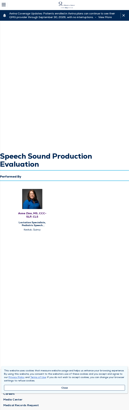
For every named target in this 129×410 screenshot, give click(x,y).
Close (64, 387)
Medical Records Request (21, 405)
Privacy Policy (17, 377)
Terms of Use (38, 377)
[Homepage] (66, 5)
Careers (9, 394)
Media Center (12, 399)
